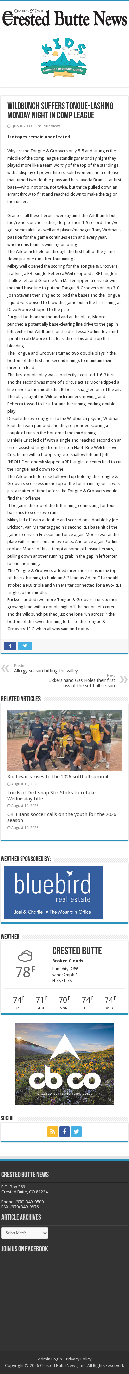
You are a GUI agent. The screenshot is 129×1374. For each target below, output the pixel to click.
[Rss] (52, 1131)
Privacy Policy (78, 1359)
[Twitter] (76, 1131)
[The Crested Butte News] (64, 16)
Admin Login (50, 1359)
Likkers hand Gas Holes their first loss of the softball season (81, 680)
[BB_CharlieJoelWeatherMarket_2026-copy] (53, 892)
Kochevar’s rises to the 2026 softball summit (58, 777)
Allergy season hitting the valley (46, 668)
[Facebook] (64, 1131)
